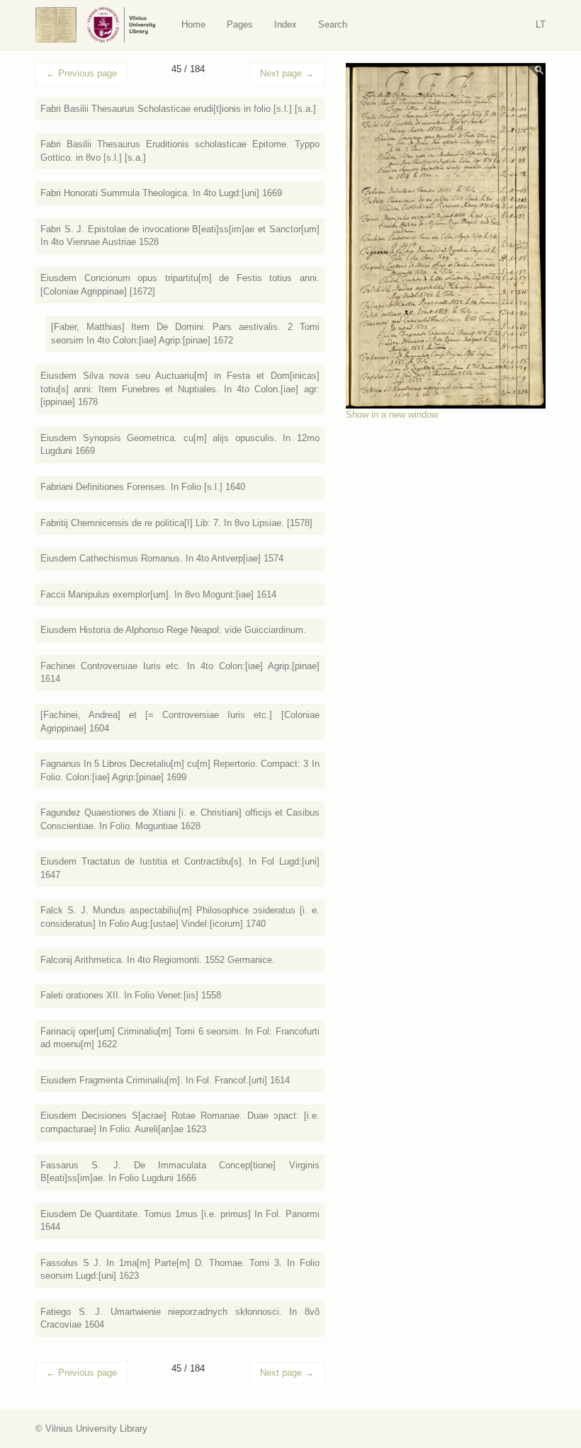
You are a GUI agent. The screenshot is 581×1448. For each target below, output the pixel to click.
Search (332, 24)
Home (193, 24)
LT (541, 24)
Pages (240, 24)
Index (285, 24)
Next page (287, 73)
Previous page (81, 73)
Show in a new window (392, 414)
